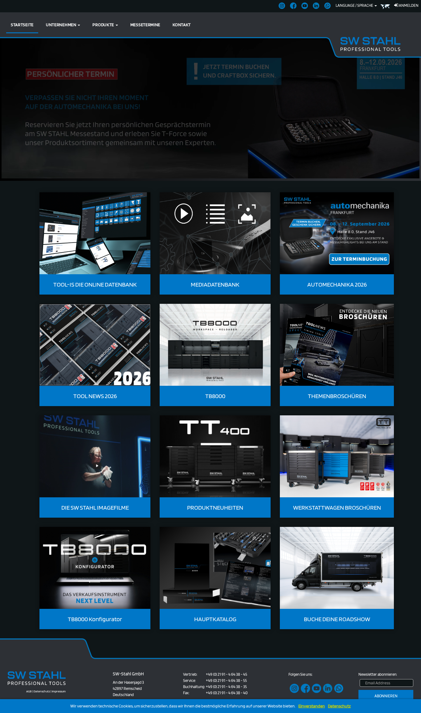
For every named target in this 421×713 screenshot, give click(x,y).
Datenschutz (339, 706)
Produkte (103, 24)
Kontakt (182, 24)
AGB (29, 691)
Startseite (22, 24)
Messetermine (145, 24)
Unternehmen (61, 24)
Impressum (59, 691)
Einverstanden (311, 706)
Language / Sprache (355, 5)
